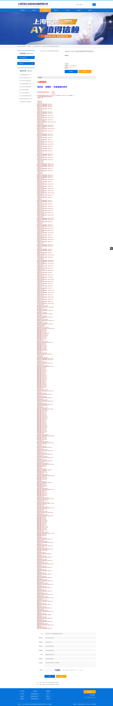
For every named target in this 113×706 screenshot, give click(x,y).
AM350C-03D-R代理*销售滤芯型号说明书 (50, 682)
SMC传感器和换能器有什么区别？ (26, 83)
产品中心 (45, 10)
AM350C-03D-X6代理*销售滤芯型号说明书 (50, 684)
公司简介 (34, 10)
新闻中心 (56, 10)
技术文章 (68, 10)
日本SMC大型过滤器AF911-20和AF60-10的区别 (27, 77)
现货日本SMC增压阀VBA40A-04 (25, 98)
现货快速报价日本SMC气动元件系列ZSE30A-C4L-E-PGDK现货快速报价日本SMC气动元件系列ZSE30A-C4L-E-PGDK (35, 698)
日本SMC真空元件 (37, 46)
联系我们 (90, 10)
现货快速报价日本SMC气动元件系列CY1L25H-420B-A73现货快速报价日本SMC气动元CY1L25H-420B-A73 (35, 693)
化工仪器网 (49, 704)
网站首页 (23, 10)
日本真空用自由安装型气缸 (24, 60)
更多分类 (21, 63)
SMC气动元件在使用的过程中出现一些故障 (27, 80)
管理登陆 (94, 704)
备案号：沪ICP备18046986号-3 (80, 704)
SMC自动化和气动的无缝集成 (25, 86)
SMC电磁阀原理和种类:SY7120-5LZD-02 (27, 74)
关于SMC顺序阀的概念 (24, 89)
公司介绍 (22, 693)
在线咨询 (85, 71)
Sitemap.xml (89, 704)
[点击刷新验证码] (57, 670)
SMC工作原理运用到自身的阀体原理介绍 (27, 95)
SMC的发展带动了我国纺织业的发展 (26, 101)
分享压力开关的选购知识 (24, 92)
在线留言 (79, 10)
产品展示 (29, 46)
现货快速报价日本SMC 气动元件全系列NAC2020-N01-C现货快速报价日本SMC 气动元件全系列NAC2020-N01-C (35, 696)
